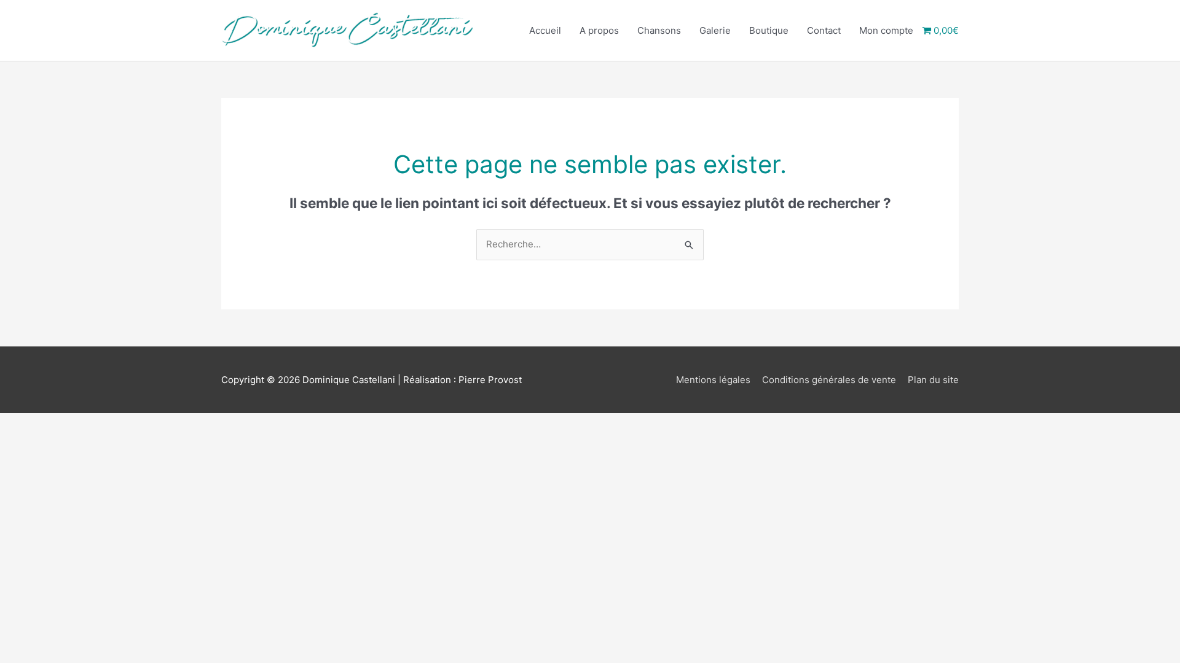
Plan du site (933, 380)
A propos (599, 30)
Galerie (715, 30)
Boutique (769, 30)
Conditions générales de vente (829, 380)
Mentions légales (713, 380)
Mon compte (886, 30)
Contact (824, 30)
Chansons (659, 30)
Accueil (545, 30)
